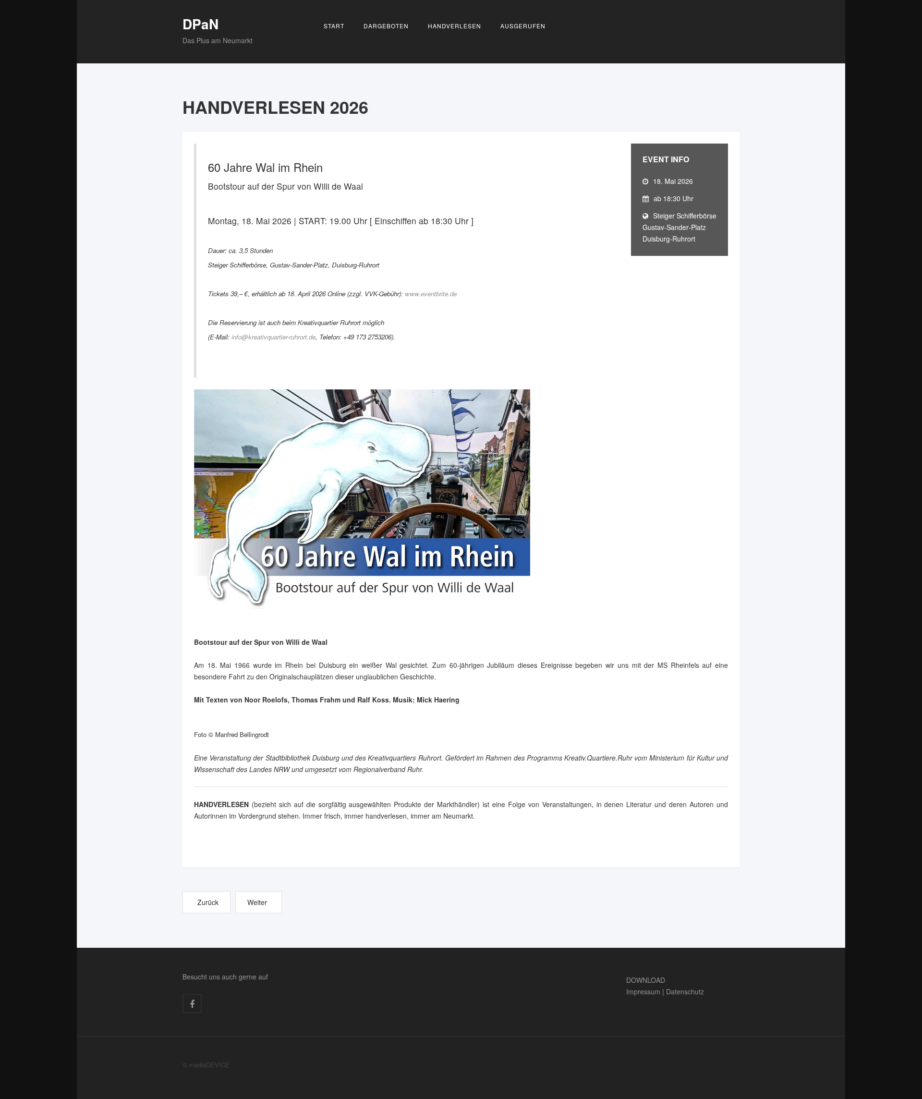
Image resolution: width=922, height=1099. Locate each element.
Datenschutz (685, 991)
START (334, 26)
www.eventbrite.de (431, 293)
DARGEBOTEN (386, 26)
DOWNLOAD (645, 980)
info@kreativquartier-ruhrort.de (273, 336)
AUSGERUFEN (523, 26)
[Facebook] (192, 1003)
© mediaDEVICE (206, 1064)
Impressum (643, 991)
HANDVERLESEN (454, 26)
